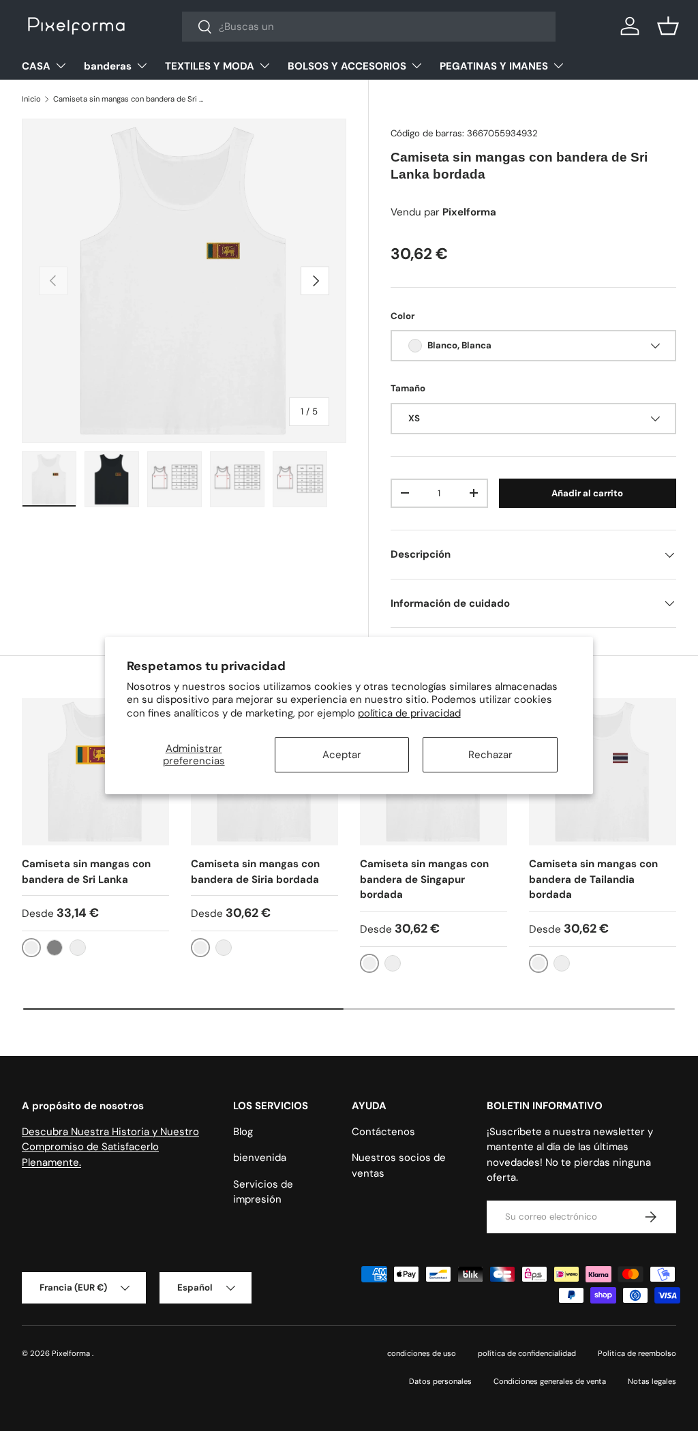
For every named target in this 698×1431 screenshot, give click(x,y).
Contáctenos (383, 1132)
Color (402, 316)
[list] (184, 280)
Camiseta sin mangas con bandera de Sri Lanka (86, 871)
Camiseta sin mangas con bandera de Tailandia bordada (593, 879)
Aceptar (341, 755)
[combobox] (369, 27)
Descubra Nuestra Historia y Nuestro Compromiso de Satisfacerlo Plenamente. (110, 1147)
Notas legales (652, 1381)
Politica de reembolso (637, 1353)
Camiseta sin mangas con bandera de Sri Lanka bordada (130, 99)
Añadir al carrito (587, 493)
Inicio (31, 99)
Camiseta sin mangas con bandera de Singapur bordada (424, 879)
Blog (243, 1132)
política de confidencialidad (527, 1353)
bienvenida (259, 1157)
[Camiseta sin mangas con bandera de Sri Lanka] (95, 771)
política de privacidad (409, 713)
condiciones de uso (421, 1353)
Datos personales (440, 1381)
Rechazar (490, 755)
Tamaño (408, 388)
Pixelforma (72, 1353)
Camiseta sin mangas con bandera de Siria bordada (255, 871)
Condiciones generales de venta (550, 1381)
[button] (668, 26)
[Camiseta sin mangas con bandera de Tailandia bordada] (602, 771)
